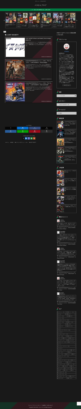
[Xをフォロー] (23, 138)
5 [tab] (41, 30)
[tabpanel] (10, 20)
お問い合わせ (49, 405)
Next (76, 20)
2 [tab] (36, 30)
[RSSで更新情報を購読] (34, 138)
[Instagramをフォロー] (29, 138)
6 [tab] (43, 30)
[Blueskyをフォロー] (26, 138)
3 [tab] (37, 30)
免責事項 (44, 405)
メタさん (66, 51)
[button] (46, 131)
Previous (4, 20)
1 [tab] (34, 30)
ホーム (30, 405)
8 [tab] (46, 30)
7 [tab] (45, 30)
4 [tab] (39, 30)
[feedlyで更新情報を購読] (31, 138)
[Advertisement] (28, 114)
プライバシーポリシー (37, 405)
